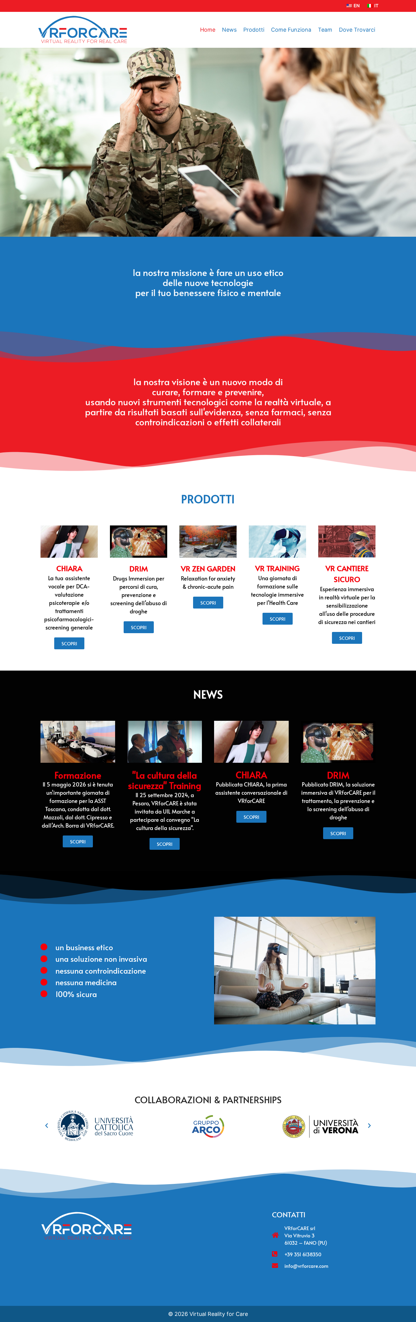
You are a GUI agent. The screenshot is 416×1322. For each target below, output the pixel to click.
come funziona (291, 29)
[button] (47, 1126)
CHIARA (69, 568)
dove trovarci (357, 29)
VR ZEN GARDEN (208, 568)
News (229, 29)
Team (325, 29)
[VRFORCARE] (82, 29)
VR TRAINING (277, 568)
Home (207, 29)
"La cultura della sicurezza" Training (164, 780)
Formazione (78, 775)
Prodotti (253, 29)
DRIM (138, 568)
